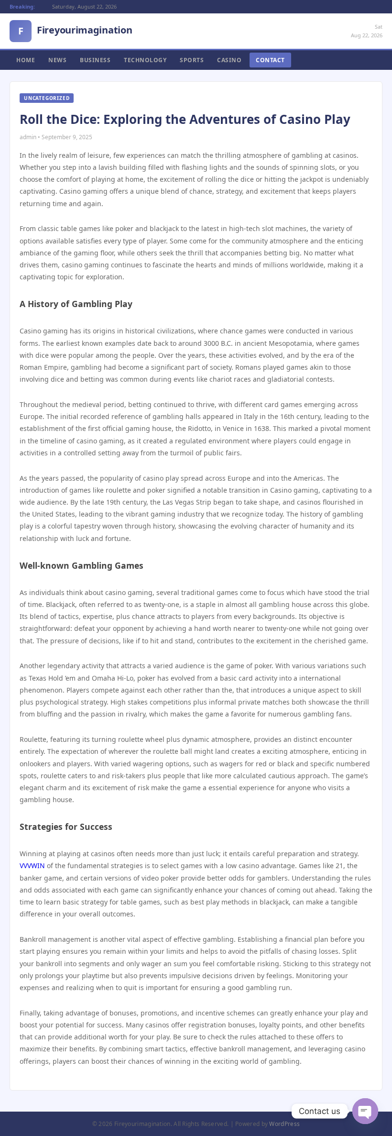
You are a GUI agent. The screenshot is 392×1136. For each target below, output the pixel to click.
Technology (145, 60)
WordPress (284, 1124)
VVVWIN (32, 865)
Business (95, 60)
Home (25, 60)
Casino (229, 60)
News (57, 60)
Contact (270, 60)
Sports (192, 60)
